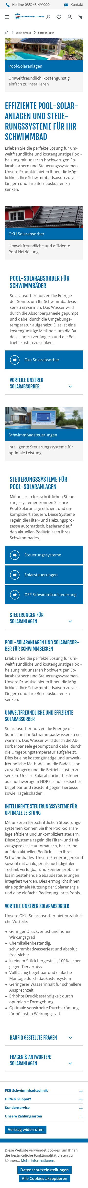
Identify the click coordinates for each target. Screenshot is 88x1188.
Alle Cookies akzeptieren (44, 1178)
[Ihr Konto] (69, 16)
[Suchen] (48, 16)
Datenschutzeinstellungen (44, 1170)
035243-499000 (37, 4)
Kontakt (77, 4)
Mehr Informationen (37, 1160)
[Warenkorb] (80, 16)
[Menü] (6, 16)
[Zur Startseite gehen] (29, 16)
